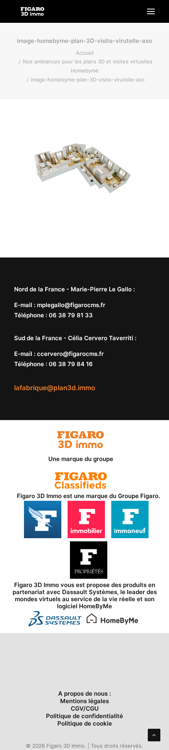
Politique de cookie (84, 723)
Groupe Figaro (138, 496)
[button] (151, 11)
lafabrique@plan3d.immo (54, 388)
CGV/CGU (85, 708)
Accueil (85, 53)
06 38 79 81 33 (71, 315)
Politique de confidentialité (84, 716)
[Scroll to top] (154, 734)
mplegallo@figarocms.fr (71, 305)
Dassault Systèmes (89, 592)
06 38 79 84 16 (71, 364)
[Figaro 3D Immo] (32, 11)
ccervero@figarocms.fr (70, 353)
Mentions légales (84, 701)
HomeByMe (95, 606)
